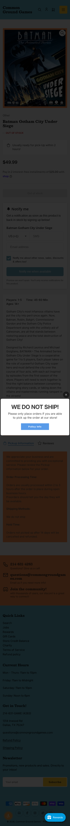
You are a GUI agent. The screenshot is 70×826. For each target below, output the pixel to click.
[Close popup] (66, 395)
